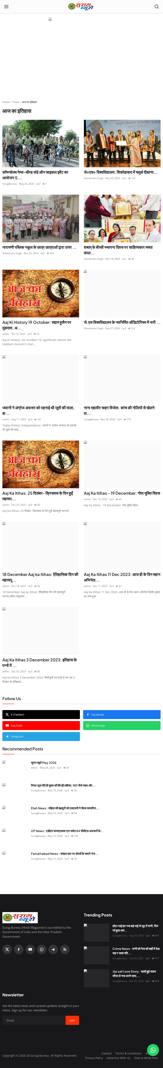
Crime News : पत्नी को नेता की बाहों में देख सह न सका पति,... (136, 951)
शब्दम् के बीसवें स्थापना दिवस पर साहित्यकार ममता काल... (118, 250)
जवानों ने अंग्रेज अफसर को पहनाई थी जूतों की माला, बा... (38, 410)
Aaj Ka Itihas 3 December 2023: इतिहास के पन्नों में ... (39, 662)
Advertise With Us (118, 1058)
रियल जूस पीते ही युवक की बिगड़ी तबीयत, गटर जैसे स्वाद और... (63, 785)
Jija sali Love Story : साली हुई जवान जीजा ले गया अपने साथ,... (134, 973)
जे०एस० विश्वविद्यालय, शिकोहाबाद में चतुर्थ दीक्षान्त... (121, 171)
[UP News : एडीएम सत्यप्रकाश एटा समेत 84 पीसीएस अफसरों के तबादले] (15, 838)
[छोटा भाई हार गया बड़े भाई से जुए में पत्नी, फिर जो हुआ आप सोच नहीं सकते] (96, 933)
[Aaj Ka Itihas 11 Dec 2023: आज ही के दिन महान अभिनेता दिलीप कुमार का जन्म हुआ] (122, 546)
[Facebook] (18, 949)
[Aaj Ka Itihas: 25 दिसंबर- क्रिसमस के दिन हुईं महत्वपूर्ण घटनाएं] (40, 464)
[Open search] (156, 6)
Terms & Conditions (128, 1053)
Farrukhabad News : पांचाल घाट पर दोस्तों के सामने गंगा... (64, 853)
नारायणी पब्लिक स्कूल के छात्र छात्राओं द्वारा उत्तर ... (39, 247)
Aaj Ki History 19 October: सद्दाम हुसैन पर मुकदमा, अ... (36, 325)
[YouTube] (30, 949)
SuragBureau (9, 183)
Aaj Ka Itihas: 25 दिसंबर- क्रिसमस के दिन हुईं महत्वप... (37, 495)
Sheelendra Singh (93, 178)
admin (5, 334)
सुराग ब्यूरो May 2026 (43, 762)
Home (6, 102)
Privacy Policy (94, 1058)
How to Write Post (146, 1058)
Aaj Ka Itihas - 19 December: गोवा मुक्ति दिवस (122, 492)
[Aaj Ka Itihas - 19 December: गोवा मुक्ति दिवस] (122, 464)
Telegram (17, 736)
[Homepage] (81, 6)
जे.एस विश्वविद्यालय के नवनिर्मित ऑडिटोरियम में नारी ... (122, 322)
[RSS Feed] (65, 949)
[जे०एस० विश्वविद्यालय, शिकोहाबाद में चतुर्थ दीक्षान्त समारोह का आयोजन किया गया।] (122, 143)
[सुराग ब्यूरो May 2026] (15, 769)
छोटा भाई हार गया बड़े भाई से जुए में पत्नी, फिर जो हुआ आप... (135, 928)
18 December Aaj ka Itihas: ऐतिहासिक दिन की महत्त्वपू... (40, 577)
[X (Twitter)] (7, 949)
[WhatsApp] (42, 949)
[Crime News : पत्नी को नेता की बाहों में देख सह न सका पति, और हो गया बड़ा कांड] (96, 955)
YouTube (16, 725)
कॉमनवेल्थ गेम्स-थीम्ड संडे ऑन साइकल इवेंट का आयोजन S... (35, 174)
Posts (16, 102)
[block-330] (81, 19)
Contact (107, 1053)
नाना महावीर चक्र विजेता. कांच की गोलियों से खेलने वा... (119, 410)
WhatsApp (98, 725)
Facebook (97, 714)
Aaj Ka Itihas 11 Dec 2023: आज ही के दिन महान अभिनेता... (122, 577)
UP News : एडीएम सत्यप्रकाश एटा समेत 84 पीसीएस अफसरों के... (67, 831)
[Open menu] (6, 6)
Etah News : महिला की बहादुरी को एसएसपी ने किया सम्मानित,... (65, 808)
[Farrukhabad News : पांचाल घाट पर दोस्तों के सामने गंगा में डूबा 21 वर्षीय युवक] (15, 860)
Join (72, 1020)
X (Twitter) (17, 714)
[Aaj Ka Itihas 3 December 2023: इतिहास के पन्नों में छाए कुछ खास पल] (40, 631)
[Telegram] (53, 949)
